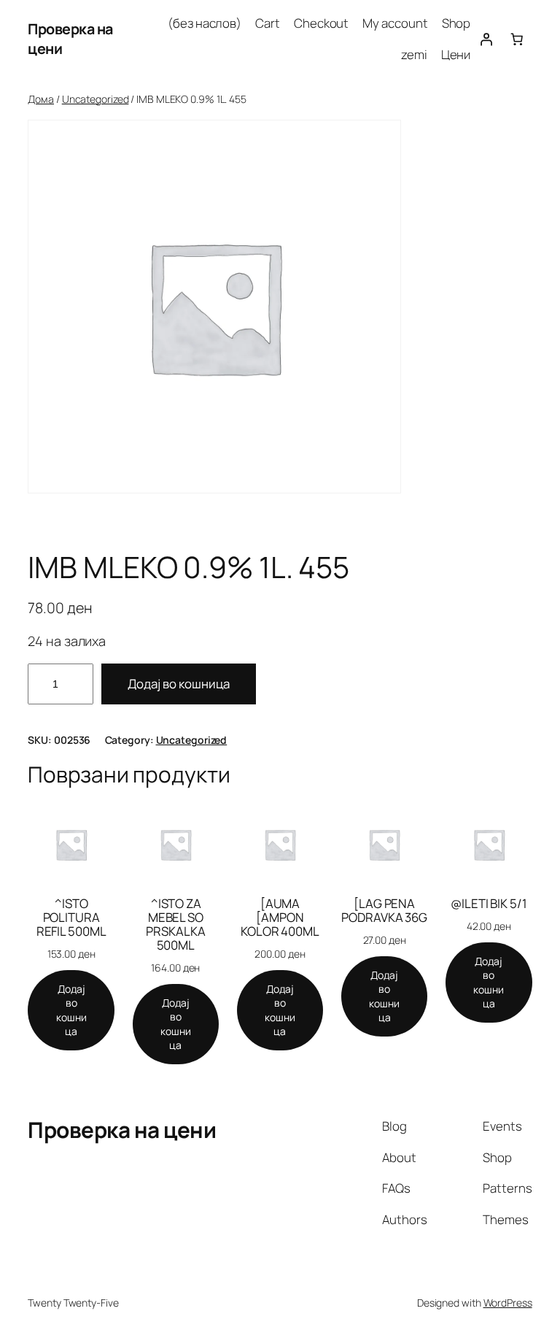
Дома (41, 99)
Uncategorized (95, 99)
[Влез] (485, 38)
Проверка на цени (122, 1130)
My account (394, 23)
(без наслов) (204, 23)
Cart (267, 23)
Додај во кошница (179, 683)
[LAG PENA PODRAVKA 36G (384, 910)
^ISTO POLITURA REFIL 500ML (71, 917)
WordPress (507, 1303)
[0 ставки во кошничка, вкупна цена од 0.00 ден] (516, 38)
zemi (414, 54)
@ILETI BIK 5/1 (489, 903)
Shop (456, 23)
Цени (456, 54)
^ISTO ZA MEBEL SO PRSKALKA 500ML (175, 924)
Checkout (321, 23)
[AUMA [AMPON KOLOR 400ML (280, 917)
